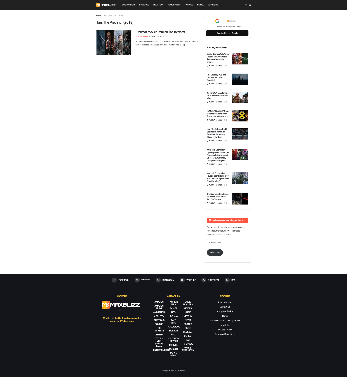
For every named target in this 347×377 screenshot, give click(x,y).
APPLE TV (159, 316)
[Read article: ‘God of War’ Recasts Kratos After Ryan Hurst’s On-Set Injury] (240, 97)
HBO (173, 312)
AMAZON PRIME (159, 307)
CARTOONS (159, 320)
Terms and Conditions (225, 334)
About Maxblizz (225, 302)
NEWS (188, 320)
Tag (104, 16)
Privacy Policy (225, 329)
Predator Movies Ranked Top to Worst (160, 32)
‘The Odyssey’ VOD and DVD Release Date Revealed (216, 77)
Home (98, 16)
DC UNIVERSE (213, 5)
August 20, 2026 (215, 141)
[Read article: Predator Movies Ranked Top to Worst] (113, 42)
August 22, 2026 (215, 66)
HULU (173, 334)
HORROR (173, 330)
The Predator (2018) (115, 16)
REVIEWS (187, 332)
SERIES (187, 336)
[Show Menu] (246, 5)
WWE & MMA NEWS (188, 349)
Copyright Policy (225, 311)
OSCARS (188, 324)
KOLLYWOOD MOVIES (174, 339)
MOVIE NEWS (158, 5)
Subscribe (215, 252)
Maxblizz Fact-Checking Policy (225, 320)
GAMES (173, 308)
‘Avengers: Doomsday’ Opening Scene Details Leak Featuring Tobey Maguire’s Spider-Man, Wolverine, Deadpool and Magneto (218, 155)
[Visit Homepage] (106, 5)
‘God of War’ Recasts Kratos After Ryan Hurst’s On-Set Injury (218, 95)
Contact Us (225, 307)
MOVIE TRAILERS (174, 5)
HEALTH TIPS (173, 321)
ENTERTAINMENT (128, 5)
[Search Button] (250, 5)
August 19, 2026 (215, 203)
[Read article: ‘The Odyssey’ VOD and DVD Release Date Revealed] (240, 79)
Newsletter (225, 325)
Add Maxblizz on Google (227, 33)
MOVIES (188, 308)
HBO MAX (173, 316)
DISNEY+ (159, 334)
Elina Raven (143, 36)
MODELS (173, 349)
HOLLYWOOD (144, 5)
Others (188, 328)
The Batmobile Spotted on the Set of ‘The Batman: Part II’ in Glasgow (217, 196)
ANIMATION (159, 312)
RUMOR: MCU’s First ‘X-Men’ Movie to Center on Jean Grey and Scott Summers (218, 113)
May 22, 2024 (156, 36)
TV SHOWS (189, 5)
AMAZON (159, 302)
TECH (187, 340)
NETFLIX (188, 316)
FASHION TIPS (173, 303)
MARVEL (200, 5)
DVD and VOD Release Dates (159, 342)
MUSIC (187, 312)
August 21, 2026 (215, 120)
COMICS (159, 324)
